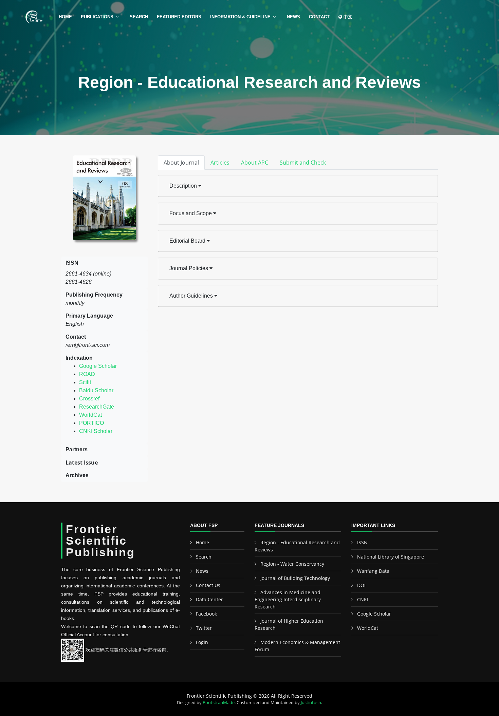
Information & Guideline (240, 16)
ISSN (362, 542)
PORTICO (91, 423)
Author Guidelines (191, 296)
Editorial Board (188, 241)
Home (65, 16)
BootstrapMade (219, 702)
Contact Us (208, 585)
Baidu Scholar (96, 390)
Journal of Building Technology (295, 578)
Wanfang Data (373, 571)
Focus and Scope (191, 213)
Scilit (85, 382)
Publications (97, 16)
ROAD (87, 374)
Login (202, 642)
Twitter (204, 628)
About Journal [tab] (181, 162)
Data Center (209, 599)
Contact (319, 16)
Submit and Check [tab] (303, 162)
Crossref (89, 398)
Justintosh (311, 702)
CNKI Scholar (95, 431)
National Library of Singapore (390, 556)
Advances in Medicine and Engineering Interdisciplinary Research (288, 599)
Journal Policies (189, 268)
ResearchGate (96, 407)
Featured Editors (179, 16)
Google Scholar (98, 366)
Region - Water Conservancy (292, 564)
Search (139, 16)
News (293, 16)
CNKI (362, 599)
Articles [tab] (219, 162)
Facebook (206, 613)
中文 (347, 16)
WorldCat (90, 415)
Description (183, 186)
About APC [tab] (254, 162)
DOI (361, 585)
